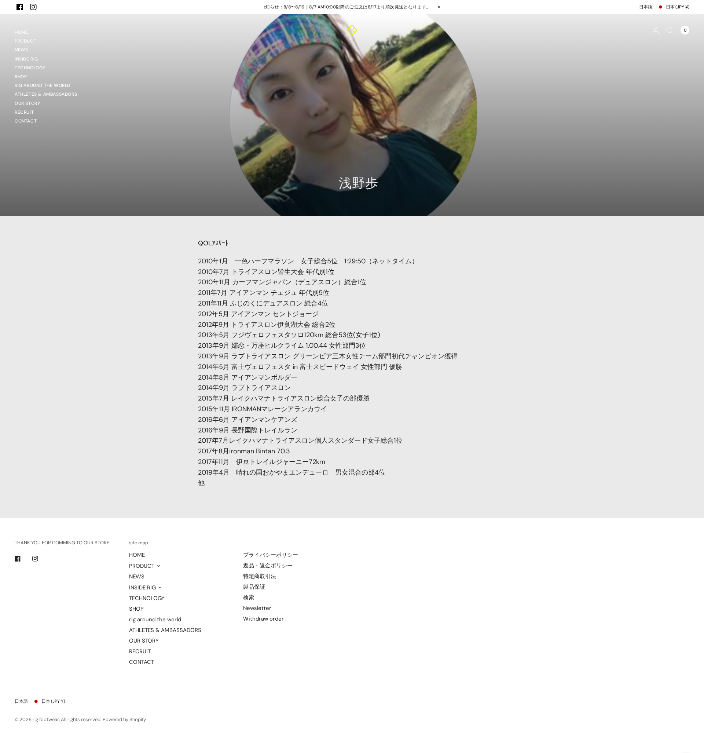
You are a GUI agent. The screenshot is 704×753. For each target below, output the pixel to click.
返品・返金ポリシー (268, 565)
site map (138, 542)
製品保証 (254, 587)
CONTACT (26, 121)
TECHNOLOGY (30, 68)
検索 (248, 597)
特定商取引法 (259, 576)
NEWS (21, 50)
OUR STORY (27, 103)
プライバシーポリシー (270, 555)
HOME (21, 32)
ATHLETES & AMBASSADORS (46, 94)
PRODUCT (25, 41)
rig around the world (42, 85)
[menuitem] (46, 33)
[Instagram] (33, 7)
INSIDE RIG (26, 59)
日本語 (645, 7)
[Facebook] (20, 7)
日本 (677, 7)
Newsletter (257, 608)
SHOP (21, 77)
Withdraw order (263, 618)
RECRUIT (24, 112)
